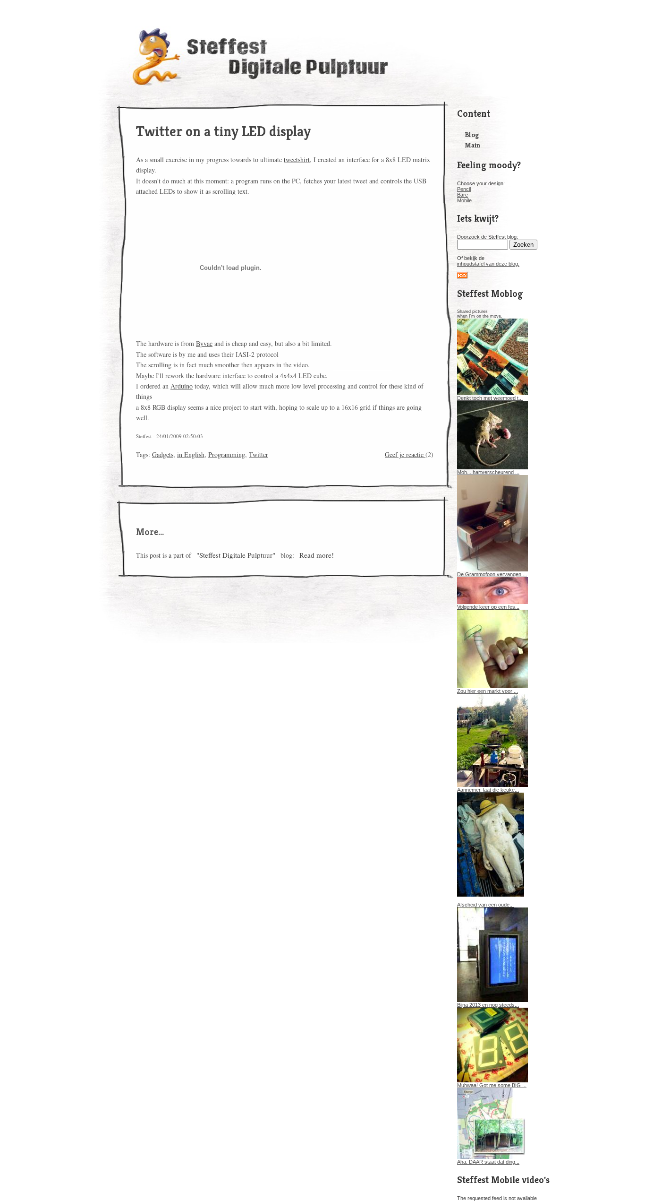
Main (472, 144)
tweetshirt (297, 159)
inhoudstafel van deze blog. (488, 264)
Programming (226, 454)
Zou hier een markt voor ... (487, 691)
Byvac (204, 343)
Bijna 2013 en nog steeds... (488, 1005)
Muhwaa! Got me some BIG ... (491, 1085)
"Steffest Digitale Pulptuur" (235, 555)
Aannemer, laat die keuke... (488, 790)
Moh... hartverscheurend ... (488, 472)
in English (190, 454)
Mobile (464, 200)
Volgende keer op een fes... (488, 607)
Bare (462, 195)
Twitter (258, 454)
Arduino (181, 385)
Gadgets (162, 454)
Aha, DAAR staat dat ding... (488, 1162)
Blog (472, 134)
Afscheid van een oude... (485, 904)
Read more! (316, 555)
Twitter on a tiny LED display (223, 131)
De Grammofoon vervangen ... (492, 574)
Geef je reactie (405, 454)
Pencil (464, 189)
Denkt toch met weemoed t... (490, 398)
